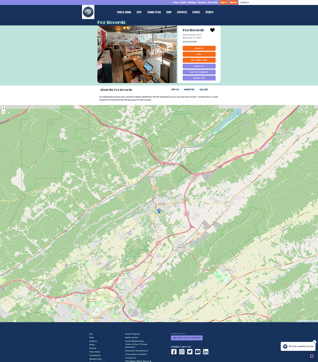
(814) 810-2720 (190, 42)
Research (202, 2)
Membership (95, 359)
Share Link (199, 78)
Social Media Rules (134, 341)
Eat (91, 334)
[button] (159, 211)
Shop (92, 345)
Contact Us (130, 358)
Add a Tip (199, 66)
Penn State (213, 2)
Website (199, 48)
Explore (93, 341)
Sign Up (233, 2)
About (176, 2)
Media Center (131, 337)
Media (183, 2)
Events (92, 348)
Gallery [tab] (204, 89)
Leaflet (301, 321)
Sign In (223, 2)
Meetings (192, 2)
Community (95, 355)
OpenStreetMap (312, 321)
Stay (91, 337)
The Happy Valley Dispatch (187, 338)
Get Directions (199, 60)
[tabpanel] (159, 99)
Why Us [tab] (175, 89)
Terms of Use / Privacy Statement (136, 345)
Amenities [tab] (189, 89)
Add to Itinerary (199, 72)
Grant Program (132, 334)
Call (199, 54)
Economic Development (136, 351)
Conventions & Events (136, 354)
